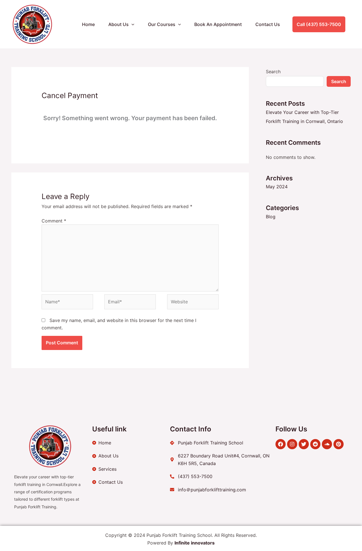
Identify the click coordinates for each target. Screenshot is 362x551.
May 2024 (277, 186)
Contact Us (267, 24)
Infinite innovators (194, 543)
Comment (54, 221)
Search (273, 71)
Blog (270, 216)
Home (88, 24)
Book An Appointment (218, 24)
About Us (118, 24)
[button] (131, 24)
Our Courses (161, 24)
